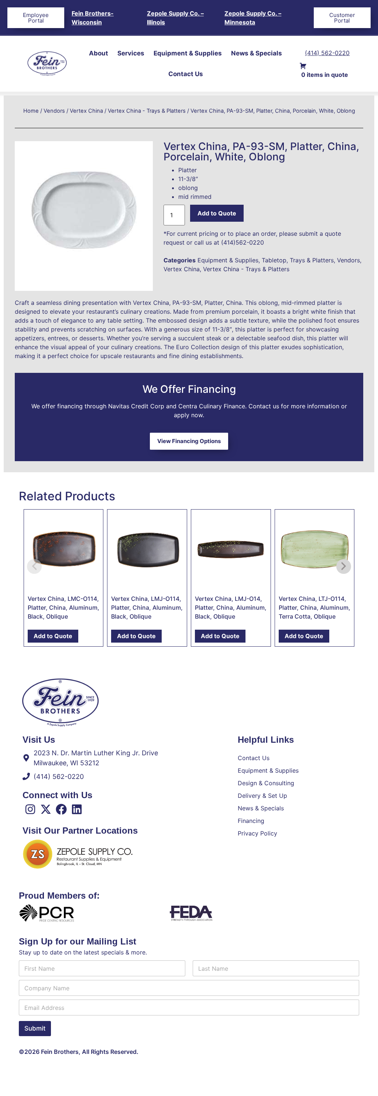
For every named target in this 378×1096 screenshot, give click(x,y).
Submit (34, 1028)
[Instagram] (30, 809)
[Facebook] (61, 809)
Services (130, 53)
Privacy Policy (257, 833)
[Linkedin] (77, 809)
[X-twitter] (46, 809)
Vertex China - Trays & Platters (147, 111)
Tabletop (274, 260)
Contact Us (185, 74)
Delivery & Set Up (262, 795)
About (98, 53)
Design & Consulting (266, 783)
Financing (251, 820)
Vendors (54, 111)
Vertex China (86, 111)
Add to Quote (216, 213)
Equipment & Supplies (188, 53)
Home (31, 111)
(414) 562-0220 (327, 53)
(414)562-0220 (242, 242)
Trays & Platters (312, 260)
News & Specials (256, 53)
